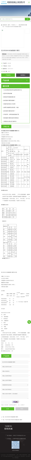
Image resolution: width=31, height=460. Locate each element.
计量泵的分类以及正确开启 (9, 121)
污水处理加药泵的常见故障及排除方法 (12, 90)
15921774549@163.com (19, 435)
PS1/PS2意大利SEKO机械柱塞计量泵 (13, 419)
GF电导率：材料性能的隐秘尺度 (11, 114)
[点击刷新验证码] (15, 402)
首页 (9, 24)
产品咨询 (8, 75)
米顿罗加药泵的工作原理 (9, 104)
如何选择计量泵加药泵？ (9, 111)
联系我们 (23, 75)
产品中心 (13, 24)
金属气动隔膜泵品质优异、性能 (11, 107)
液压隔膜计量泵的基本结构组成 (11, 117)
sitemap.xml (17, 456)
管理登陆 (16, 457)
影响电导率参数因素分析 (9, 97)
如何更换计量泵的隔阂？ (9, 100)
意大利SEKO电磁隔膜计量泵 (11, 416)
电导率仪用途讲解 (7, 93)
